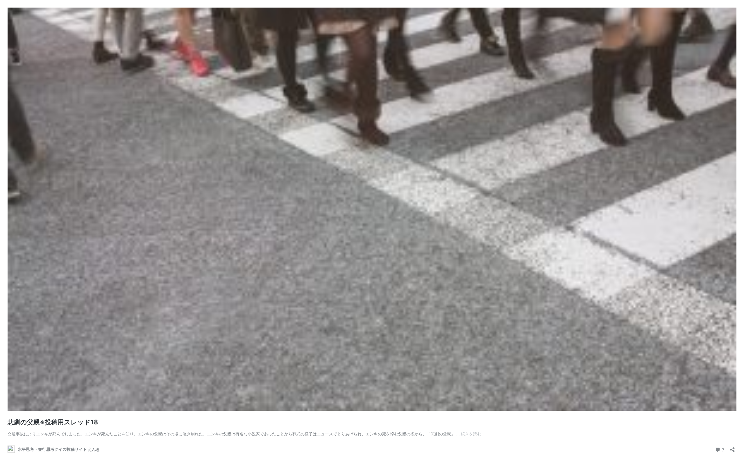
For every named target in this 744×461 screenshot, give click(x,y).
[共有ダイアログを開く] (732, 447)
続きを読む (471, 433)
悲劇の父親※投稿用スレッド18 (53, 422)
